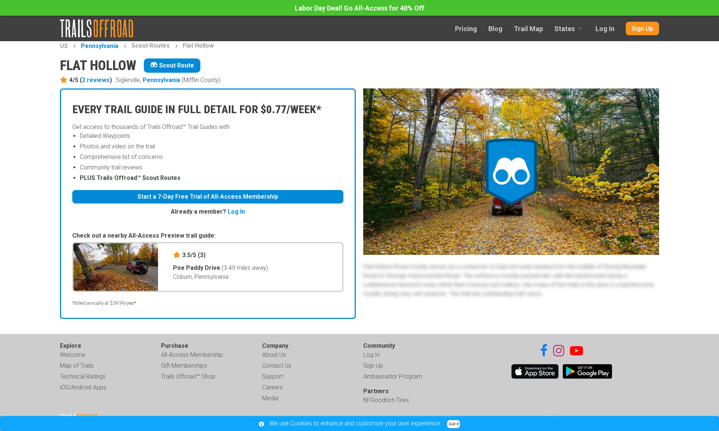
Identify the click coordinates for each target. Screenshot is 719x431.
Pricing (466, 29)
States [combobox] (564, 29)
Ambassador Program (392, 376)
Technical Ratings (83, 376)
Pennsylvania (99, 45)
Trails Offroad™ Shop (188, 376)
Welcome (72, 354)
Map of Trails (77, 365)
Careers (272, 387)
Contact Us (276, 365)
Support (272, 376)
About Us (274, 354)
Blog (495, 29)
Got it (454, 424)
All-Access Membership (192, 354)
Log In (605, 29)
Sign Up (642, 28)
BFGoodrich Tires (386, 400)
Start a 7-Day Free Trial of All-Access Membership (207, 196)
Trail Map (528, 29)
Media (270, 398)
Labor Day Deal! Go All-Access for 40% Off (359, 8)
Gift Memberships (184, 365)
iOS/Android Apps (83, 387)
